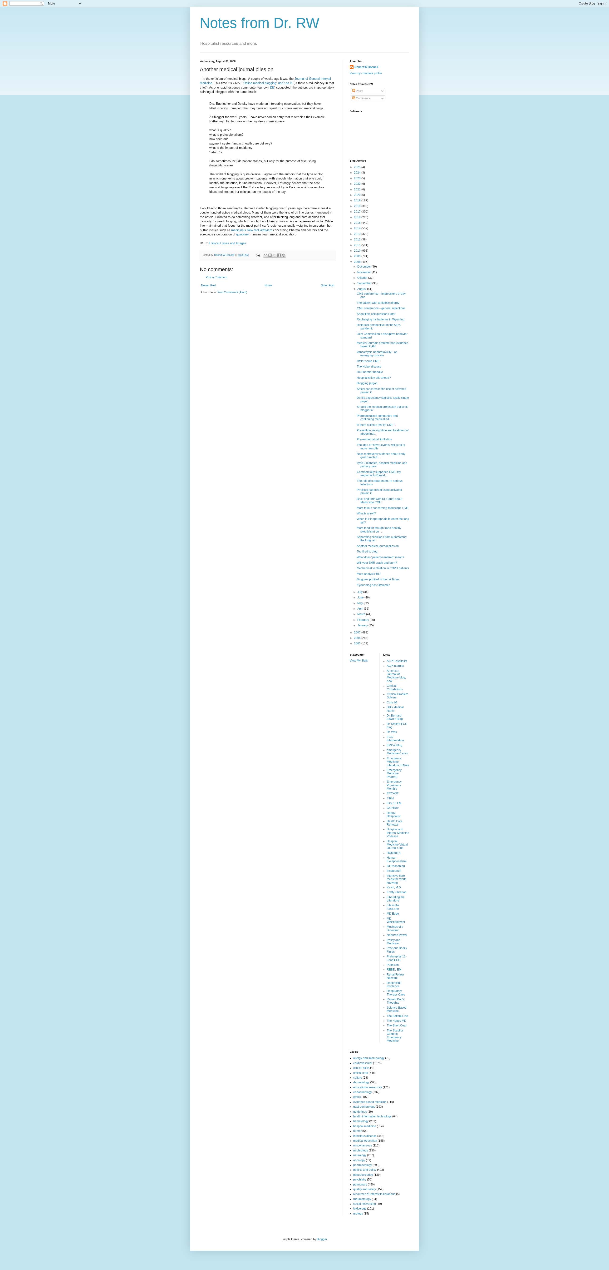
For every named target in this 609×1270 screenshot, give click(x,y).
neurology (359, 1155)
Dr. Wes (392, 732)
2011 (357, 245)
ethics (357, 1097)
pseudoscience (363, 1174)
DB (272, 87)
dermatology (361, 1082)
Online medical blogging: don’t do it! (268, 83)
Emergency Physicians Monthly (394, 785)
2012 (357, 239)
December (364, 266)
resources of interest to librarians (374, 1194)
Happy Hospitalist (393, 814)
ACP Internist (395, 665)
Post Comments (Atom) (232, 292)
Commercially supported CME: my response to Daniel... (379, 473)
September (364, 283)
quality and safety (364, 1189)
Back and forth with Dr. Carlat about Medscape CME (379, 500)
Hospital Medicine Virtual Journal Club (397, 845)
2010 (357, 250)
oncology (359, 1160)
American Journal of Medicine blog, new (396, 676)
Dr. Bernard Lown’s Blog (395, 717)
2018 (357, 206)
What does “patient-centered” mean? (380, 557)
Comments (362, 98)
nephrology (360, 1150)
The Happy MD (396, 1020)
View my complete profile (366, 73)
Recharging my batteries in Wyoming (380, 319)
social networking (364, 1203)
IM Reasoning (396, 866)
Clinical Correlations (395, 687)
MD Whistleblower (396, 920)
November (364, 272)
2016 (357, 217)
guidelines (360, 1111)
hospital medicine (364, 1126)
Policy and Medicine (393, 941)
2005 (357, 643)
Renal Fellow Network (395, 976)
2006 (357, 638)
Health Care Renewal (395, 823)
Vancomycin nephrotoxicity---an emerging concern (377, 353)
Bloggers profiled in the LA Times (378, 579)
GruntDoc (393, 808)
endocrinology (362, 1092)
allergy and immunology (368, 1058)
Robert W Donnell (366, 67)
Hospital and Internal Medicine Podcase (398, 833)
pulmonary (360, 1184)
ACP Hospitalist (397, 661)
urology (358, 1213)
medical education (365, 1140)
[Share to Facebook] (279, 255)
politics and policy (364, 1169)
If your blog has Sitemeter (373, 585)
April (360, 608)
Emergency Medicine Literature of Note (398, 762)
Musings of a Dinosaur (395, 928)
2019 (357, 200)
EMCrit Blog (394, 745)
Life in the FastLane (393, 907)
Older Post (327, 285)
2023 (357, 178)
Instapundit (394, 870)
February (363, 620)
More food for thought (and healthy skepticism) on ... (379, 529)
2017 (357, 211)
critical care (360, 1073)
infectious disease (365, 1136)
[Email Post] (258, 255)
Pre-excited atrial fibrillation (374, 439)
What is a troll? (366, 513)
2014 (357, 228)
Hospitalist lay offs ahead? (374, 377)
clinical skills (361, 1068)
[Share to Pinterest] (283, 255)
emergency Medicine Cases (397, 751)
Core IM (392, 702)
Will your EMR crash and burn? (377, 562)
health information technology (372, 1116)
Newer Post (208, 285)
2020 (357, 195)
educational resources (367, 1087)
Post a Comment (216, 277)
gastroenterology (364, 1106)
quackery (243, 234)
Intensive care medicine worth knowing (397, 879)
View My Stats (359, 660)
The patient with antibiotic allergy (378, 302)
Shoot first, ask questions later (376, 314)
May (360, 603)
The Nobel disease (369, 366)
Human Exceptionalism (397, 859)
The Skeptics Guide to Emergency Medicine (395, 1035)
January (362, 625)
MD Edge (393, 913)
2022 (357, 183)
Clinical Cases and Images (227, 243)
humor (357, 1131)
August (362, 289)
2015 (357, 222)
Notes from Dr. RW (259, 23)
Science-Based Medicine (397, 1009)
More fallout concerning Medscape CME (383, 508)
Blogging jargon (367, 383)
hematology (360, 1121)
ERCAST (392, 793)
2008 (357, 262)
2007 (357, 632)
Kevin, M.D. (394, 887)
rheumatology (362, 1199)
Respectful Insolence (394, 984)
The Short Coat (396, 1025)
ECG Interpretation (395, 738)
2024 (357, 172)
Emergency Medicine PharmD (394, 773)
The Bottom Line (397, 1016)
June (360, 597)
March (361, 614)
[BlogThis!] (270, 255)
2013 (357, 234)
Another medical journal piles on (378, 546)
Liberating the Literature (396, 899)
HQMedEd (393, 853)
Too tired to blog (367, 551)
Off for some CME (368, 361)
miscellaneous (362, 1145)
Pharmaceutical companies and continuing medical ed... (377, 417)
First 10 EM (394, 803)
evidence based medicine (370, 1102)
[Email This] (265, 255)
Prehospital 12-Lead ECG (397, 958)
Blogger (322, 1239)
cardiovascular (362, 1063)
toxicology (359, 1208)
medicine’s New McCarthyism (252, 230)
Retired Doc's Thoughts (395, 1001)
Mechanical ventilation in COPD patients (383, 568)
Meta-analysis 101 (369, 574)
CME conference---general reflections (381, 308)
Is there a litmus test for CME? (376, 425)
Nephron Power (397, 935)
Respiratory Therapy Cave (396, 992)
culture (357, 1077)
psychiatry (359, 1179)
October (362, 277)
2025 (357, 167)
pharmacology (362, 1165)
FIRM (390, 798)
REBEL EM (394, 969)
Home (268, 285)
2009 (357, 256)
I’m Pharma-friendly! (370, 372)
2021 (357, 189)
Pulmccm (393, 964)
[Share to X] (274, 255)
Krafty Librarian (397, 892)
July (360, 592)
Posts (359, 91)
